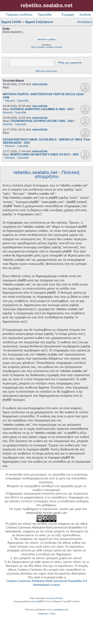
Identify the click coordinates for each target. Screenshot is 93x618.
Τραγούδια (45, 14)
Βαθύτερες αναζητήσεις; (47, 71)
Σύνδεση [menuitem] (85, 14)
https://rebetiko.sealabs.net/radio (46, 47)
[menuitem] (43, 614)
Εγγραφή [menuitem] (68, 14)
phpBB (38, 601)
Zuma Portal (56, 598)
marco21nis (40, 84)
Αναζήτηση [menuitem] (84, 22)
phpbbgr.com (61, 609)
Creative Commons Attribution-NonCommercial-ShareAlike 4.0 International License (46, 583)
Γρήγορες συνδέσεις (19, 14)
